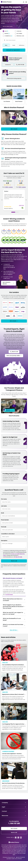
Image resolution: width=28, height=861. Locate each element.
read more (21, 205)
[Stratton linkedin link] (18, 837)
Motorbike (19, 33)
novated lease (9, 594)
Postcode (3, 527)
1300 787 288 (18, 557)
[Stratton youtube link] (21, 837)
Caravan (19, 31)
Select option (5, 536)
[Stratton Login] (23, 2)
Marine (6, 33)
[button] (26, 200)
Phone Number (5, 520)
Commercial (8, 36)
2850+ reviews (9, 187)
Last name (4, 506)
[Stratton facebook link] (15, 837)
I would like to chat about (8, 534)
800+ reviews (22, 187)
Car (6, 31)
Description (4, 540)
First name (4, 499)
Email (2, 513)
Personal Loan (20, 36)
